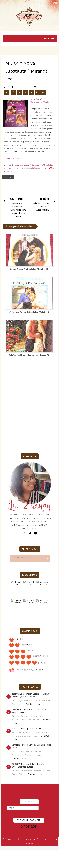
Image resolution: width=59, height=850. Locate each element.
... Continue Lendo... (33, 704)
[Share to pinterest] (31, 92)
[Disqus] (29, 408)
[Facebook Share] (13, 92)
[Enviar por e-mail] (43, 92)
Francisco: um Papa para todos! (26, 728)
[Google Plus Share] (19, 92)
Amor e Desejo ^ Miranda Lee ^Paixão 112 (29, 269)
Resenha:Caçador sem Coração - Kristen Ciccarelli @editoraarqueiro (30, 695)
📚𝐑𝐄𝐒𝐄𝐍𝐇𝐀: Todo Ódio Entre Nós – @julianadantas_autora (28, 765)
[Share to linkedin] (37, 92)
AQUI (51, 168)
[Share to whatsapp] (25, 92)
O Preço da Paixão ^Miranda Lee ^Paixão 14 (29, 312)
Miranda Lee (8, 177)
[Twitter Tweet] (7, 92)
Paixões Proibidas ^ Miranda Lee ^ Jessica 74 (29, 355)
